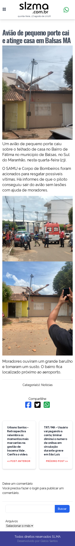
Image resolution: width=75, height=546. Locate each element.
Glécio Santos (49, 541)
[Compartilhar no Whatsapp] (47, 404)
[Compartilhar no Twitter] (37, 404)
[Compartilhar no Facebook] (28, 404)
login (35, 488)
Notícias (47, 385)
